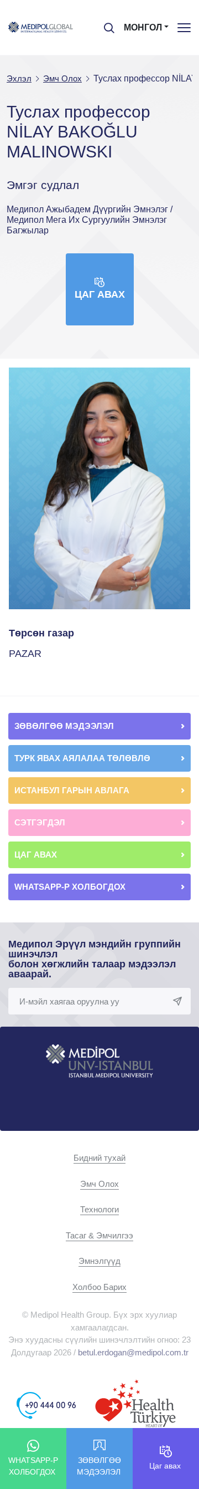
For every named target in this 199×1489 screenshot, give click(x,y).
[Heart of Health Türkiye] (135, 1405)
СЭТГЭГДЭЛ (39, 822)
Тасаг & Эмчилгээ (99, 1235)
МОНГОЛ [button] (143, 27)
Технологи (99, 1209)
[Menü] (184, 27)
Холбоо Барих (99, 1287)
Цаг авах (100, 294)
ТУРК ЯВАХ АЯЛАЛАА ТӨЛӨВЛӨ (83, 758)
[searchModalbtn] (105, 23)
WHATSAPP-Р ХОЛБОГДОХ (71, 886)
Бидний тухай (99, 1157)
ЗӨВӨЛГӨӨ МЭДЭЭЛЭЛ (65, 726)
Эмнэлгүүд (99, 1261)
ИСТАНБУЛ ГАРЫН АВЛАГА (71, 790)
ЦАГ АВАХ (36, 854)
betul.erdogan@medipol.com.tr (133, 1352)
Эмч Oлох (99, 1184)
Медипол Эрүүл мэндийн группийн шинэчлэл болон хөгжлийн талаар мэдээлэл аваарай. (94, 959)
